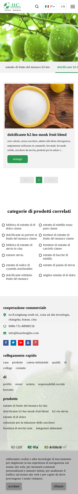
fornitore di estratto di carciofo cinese (56, 246)
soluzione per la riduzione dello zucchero (29, 422)
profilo (7, 384)
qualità (56, 362)
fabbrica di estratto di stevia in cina (19, 246)
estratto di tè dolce (14, 417)
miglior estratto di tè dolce (59, 275)
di (65, 362)
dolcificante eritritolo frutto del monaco (19, 276)
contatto (21, 368)
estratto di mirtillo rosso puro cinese (57, 226)
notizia (30, 384)
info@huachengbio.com (24, 333)
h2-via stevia (60, 411)
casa (6, 362)
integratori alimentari (49, 428)
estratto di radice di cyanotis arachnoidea (19, 266)
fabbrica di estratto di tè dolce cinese (20, 226)
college (7, 368)
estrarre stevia (14, 255)
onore (18, 384)
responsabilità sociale (51, 384)
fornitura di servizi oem (17, 428)
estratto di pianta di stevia (59, 265)
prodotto (17, 362)
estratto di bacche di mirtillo (55, 256)
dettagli (17, 159)
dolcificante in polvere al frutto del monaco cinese (21, 236)
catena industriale (37, 362)
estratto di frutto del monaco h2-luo (28, 67)
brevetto (8, 389)
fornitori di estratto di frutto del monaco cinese (58, 236)
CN (63, 6)
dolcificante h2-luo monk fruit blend (37, 134)
